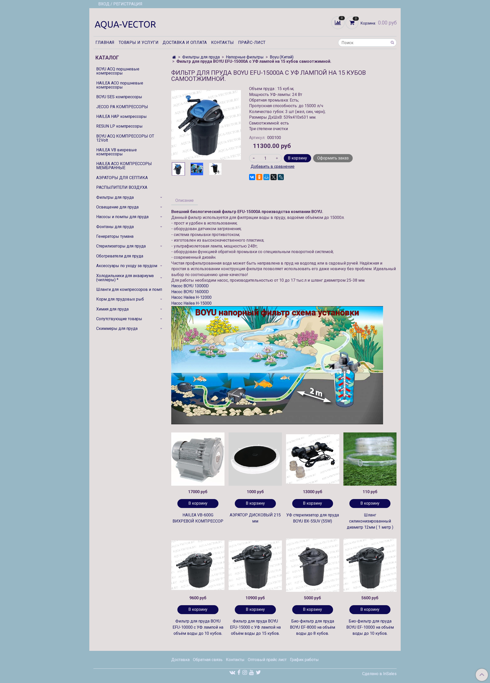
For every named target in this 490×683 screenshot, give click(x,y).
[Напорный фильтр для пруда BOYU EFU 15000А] (206, 124)
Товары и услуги (139, 42)
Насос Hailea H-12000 (191, 297)
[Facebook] (238, 672)
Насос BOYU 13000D (190, 285)
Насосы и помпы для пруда (122, 216)
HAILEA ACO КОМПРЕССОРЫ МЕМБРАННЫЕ (124, 165)
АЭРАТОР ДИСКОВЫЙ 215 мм (255, 518)
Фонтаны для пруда (115, 226)
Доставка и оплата (185, 42)
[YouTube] (251, 672)
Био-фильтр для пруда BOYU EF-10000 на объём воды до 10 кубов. (370, 627)
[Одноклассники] (259, 177)
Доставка (180, 659)
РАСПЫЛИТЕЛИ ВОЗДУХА (121, 187)
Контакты (222, 42)
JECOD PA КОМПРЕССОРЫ (122, 106)
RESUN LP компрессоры (119, 126)
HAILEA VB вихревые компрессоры (116, 151)
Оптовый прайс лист (267, 659)
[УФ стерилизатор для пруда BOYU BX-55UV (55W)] (312, 459)
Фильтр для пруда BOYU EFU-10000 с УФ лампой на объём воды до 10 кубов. (198, 627)
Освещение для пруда (117, 207)
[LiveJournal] (281, 177)
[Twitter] (258, 672)
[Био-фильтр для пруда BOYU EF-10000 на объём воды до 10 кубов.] (370, 565)
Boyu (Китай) (281, 57)
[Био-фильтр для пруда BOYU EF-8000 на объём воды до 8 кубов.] (312, 565)
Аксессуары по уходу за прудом (126, 265)
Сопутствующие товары (119, 318)
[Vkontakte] (232, 672)
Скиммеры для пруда (117, 328)
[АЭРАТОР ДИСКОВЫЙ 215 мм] (255, 459)
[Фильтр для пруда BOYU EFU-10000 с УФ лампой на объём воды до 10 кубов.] (198, 565)
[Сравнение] (338, 22)
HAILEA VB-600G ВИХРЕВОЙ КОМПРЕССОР (198, 518)
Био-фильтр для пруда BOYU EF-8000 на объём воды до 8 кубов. (312, 627)
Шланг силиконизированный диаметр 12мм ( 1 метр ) (370, 521)
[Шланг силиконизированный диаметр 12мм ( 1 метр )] (370, 459)
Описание (184, 200)
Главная (105, 42)
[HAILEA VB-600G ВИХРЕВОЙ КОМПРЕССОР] (198, 459)
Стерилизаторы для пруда (121, 246)
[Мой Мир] (266, 177)
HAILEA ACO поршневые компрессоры (119, 85)
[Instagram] (244, 672)
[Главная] (174, 57)
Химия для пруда (112, 309)
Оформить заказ (333, 158)
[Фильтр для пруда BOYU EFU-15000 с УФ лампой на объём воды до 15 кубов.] (255, 565)
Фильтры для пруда (201, 57)
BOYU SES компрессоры (119, 96)
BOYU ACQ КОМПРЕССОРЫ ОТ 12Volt (125, 138)
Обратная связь (208, 659)
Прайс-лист (252, 42)
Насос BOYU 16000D (190, 291)
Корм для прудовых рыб (120, 299)
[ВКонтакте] (252, 177)
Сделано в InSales (379, 674)
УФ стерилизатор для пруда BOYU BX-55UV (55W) (312, 518)
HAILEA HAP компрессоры (121, 116)
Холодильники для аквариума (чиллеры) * (125, 277)
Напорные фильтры (245, 57)
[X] (274, 177)
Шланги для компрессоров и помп (129, 289)
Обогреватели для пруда (119, 256)
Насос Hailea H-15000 (191, 303)
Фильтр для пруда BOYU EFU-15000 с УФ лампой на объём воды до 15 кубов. (255, 627)
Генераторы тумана (114, 236)
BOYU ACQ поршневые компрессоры (117, 71)
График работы (304, 659)
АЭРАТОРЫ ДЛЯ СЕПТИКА (122, 177)
